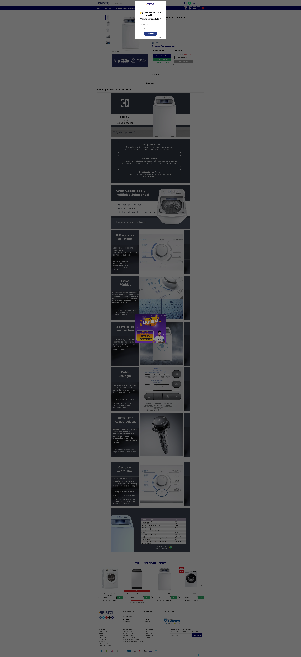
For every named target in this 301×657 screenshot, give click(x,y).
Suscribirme (150, 33)
